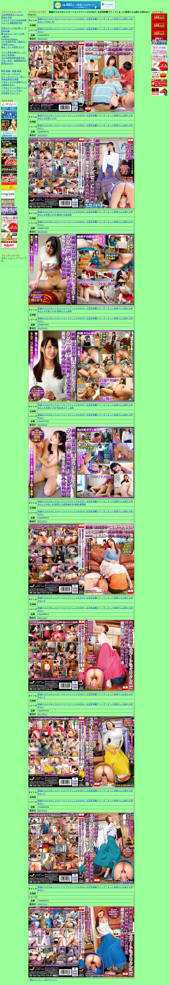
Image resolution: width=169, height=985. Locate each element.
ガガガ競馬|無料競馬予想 (13, 58)
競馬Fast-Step (7, 63)
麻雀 (19, 71)
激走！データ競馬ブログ (12, 47)
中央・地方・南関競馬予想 (14, 61)
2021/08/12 (42, 714)
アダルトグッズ (8, 88)
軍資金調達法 (7, 79)
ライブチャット (8, 90)
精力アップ (22, 88)
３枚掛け (5, 36)
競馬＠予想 (6, 17)
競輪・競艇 (11, 71)
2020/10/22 (42, 904)
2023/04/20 (42, 135)
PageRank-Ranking (9, 39)
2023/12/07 (42, 39)
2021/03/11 (42, 810)
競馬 (3, 71)
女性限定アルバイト (10, 93)
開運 (16, 79)
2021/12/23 (42, 618)
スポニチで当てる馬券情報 (14, 20)
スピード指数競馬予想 (11, 23)
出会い (20, 90)
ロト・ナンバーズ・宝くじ (14, 76)
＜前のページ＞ (35, 980)
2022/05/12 (42, 521)
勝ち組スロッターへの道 (12, 34)
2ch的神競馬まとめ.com (12, 15)
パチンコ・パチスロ (10, 74)
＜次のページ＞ (50, 980)
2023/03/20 (42, 232)
